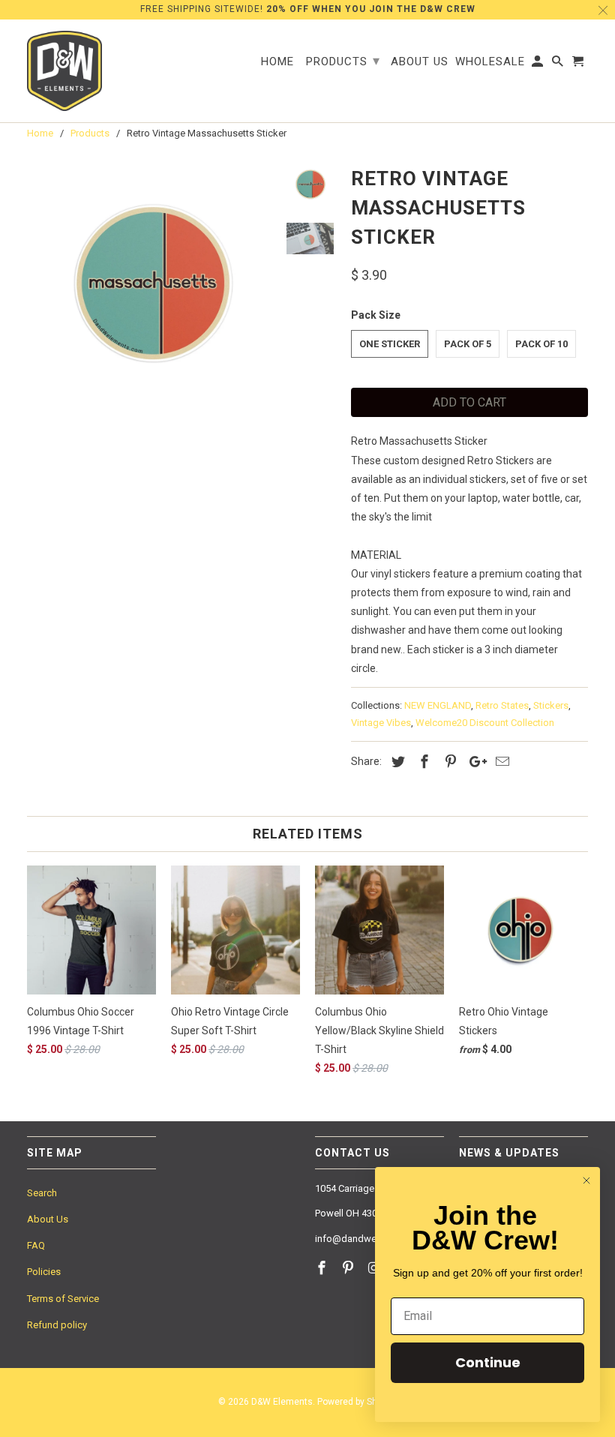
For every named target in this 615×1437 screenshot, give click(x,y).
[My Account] (538, 64)
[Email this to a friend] (500, 762)
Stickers (550, 705)
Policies (44, 1271)
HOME (277, 62)
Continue (487, 1362)
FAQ (36, 1245)
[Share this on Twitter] (396, 762)
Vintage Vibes (381, 722)
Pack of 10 (541, 344)
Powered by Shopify (357, 1401)
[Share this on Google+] (474, 762)
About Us (47, 1219)
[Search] (559, 64)
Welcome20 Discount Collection (485, 722)
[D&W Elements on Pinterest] (349, 1268)
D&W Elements (282, 1401)
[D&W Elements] (64, 71)
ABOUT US (419, 62)
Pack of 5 (467, 344)
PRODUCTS (343, 60)
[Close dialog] (586, 1180)
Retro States (502, 705)
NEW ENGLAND (437, 705)
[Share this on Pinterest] (448, 762)
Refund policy (57, 1324)
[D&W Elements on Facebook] (323, 1268)
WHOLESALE (490, 62)
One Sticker (389, 344)
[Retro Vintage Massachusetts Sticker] (150, 285)
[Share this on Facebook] (422, 762)
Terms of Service (63, 1298)
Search (42, 1192)
